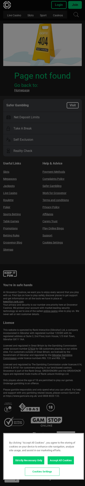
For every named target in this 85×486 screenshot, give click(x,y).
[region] (43, 456)
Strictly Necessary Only (28, 460)
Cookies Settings (42, 471)
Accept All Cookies (61, 460)
